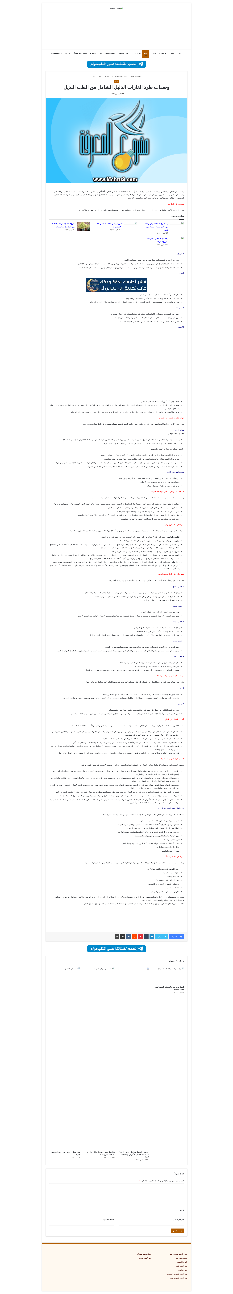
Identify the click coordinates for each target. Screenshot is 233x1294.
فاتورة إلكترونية (182, 1262)
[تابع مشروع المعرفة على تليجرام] (116, 64)
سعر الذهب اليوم (181, 1266)
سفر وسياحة (123, 53)
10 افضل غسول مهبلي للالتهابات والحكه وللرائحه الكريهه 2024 (101, 1153)
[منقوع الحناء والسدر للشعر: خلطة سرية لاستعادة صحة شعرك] (83, 226)
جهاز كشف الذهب (145, 1258)
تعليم (154, 53)
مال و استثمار (136, 53)
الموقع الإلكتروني (108, 1219)
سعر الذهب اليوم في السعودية (177, 1274)
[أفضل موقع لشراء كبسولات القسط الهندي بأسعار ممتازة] (168, 976)
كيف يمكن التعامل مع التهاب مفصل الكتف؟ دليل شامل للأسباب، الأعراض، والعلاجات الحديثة (134, 1154)
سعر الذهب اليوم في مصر (178, 1278)
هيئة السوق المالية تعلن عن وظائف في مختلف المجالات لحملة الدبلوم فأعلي (156, 227)
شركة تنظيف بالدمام (144, 1254)
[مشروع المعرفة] (116, 8)
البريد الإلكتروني (178, 1219)
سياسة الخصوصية (56, 53)
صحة (146, 53)
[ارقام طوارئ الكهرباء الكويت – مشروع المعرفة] (177, 241)
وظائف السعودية (96, 53)
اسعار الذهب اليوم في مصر (178, 1254)
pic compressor (181, 1258)
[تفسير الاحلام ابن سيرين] (116, 285)
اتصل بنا (68, 53)
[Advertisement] (116, 30)
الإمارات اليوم (182, 1270)
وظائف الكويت (110, 53)
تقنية (172, 53)
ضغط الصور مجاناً (80, 53)
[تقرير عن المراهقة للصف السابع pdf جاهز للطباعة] (130, 226)
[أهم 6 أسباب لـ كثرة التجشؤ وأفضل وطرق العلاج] (64, 1058)
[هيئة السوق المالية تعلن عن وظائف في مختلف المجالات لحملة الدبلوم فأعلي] (177, 226)
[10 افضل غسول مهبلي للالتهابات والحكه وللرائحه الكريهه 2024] (99, 1058)
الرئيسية (180, 53)
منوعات (163, 53)
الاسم (182, 1210)
